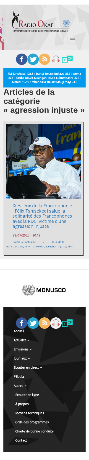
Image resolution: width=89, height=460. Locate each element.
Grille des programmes (32, 422)
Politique (18, 242)
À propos (22, 404)
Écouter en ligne (27, 395)
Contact (21, 440)
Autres (19, 385)
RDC (70, 246)
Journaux (21, 358)
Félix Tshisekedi (34, 246)
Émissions (21, 349)
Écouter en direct (27, 367)
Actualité (30, 242)
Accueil (19, 331)
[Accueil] (40, 21)
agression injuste (55, 246)
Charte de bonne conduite (34, 431)
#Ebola (19, 376)
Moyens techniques (29, 413)
